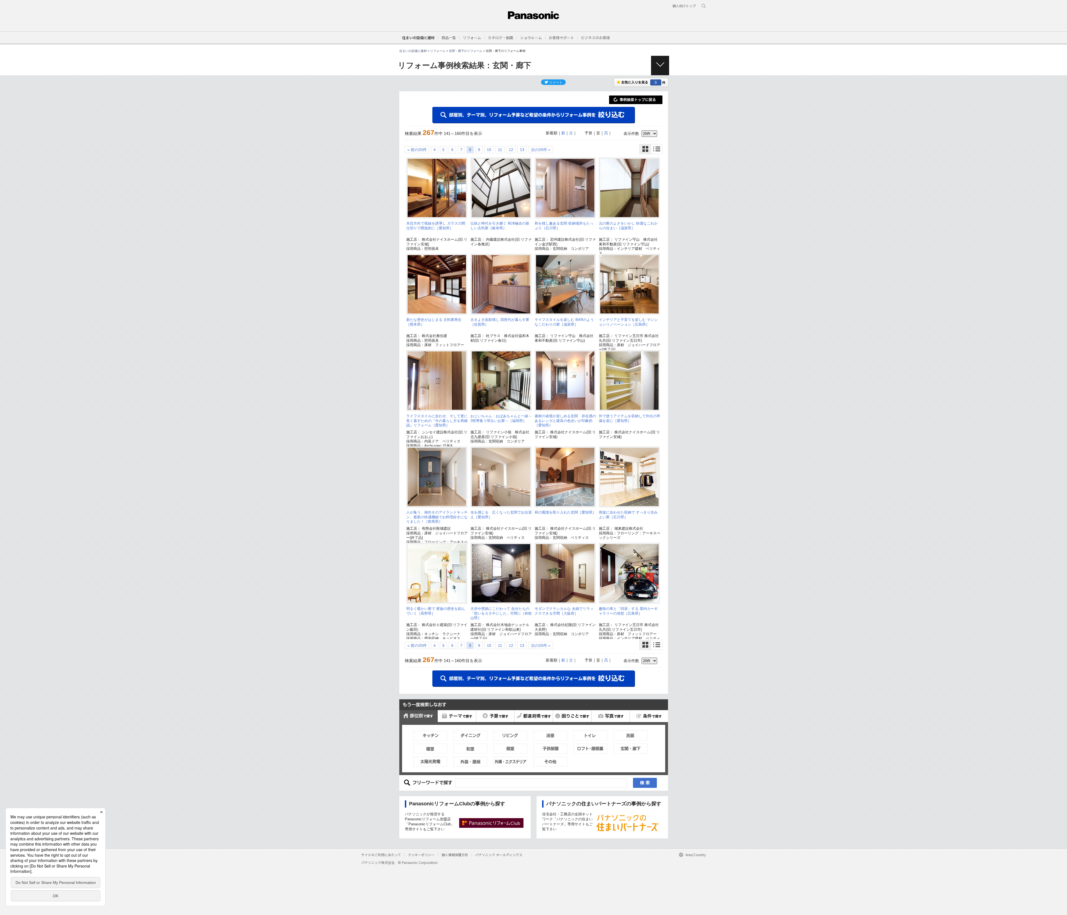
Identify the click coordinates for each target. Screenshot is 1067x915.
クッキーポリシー (421, 854)
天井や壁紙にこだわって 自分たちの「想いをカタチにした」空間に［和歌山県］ (501, 613)
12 (511, 149)
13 (522, 149)
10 (489, 149)
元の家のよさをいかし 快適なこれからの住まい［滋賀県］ (628, 225)
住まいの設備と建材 (418, 37)
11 (500, 149)
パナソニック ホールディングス (498, 854)
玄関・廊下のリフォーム (465, 50)
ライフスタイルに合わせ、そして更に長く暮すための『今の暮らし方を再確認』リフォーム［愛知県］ (437, 420)
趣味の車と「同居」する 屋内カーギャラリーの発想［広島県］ (628, 611)
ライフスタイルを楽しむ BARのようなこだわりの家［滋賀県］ (564, 322)
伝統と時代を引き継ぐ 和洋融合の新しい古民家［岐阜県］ (499, 225)
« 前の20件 (417, 149)
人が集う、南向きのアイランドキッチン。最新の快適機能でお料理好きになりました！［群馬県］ (437, 517)
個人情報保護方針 (455, 854)
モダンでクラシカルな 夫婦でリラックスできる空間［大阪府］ (564, 611)
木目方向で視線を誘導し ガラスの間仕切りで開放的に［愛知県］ (435, 225)
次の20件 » (540, 149)
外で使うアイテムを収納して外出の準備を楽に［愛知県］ (629, 418)
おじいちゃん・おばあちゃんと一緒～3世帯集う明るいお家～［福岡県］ (501, 418)
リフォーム (437, 50)
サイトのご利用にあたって (381, 854)
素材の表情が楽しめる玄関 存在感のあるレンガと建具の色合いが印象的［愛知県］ (565, 420)
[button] (449, 37)
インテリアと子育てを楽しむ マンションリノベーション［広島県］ (628, 322)
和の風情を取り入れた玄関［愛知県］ (565, 512)
